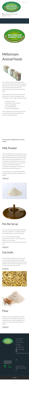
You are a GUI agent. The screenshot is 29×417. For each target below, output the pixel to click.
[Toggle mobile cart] (23, 2)
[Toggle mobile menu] (26, 2)
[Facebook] (16, 359)
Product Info (5, 178)
